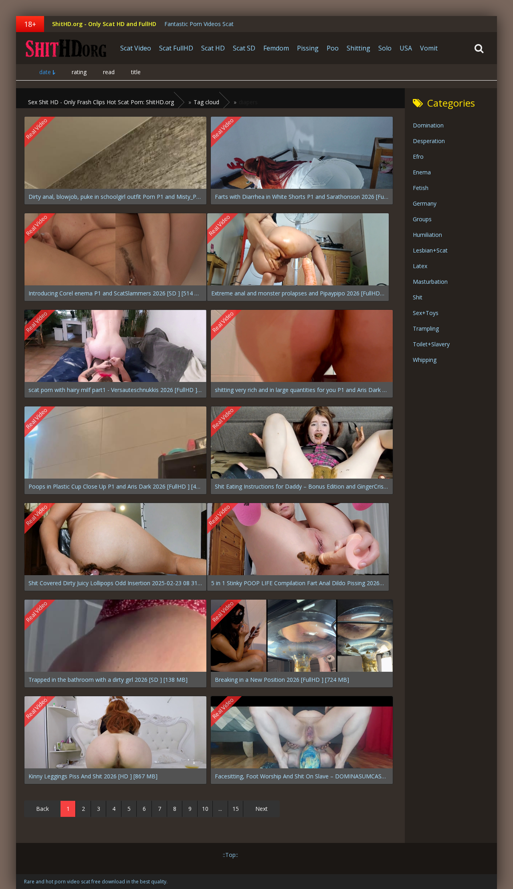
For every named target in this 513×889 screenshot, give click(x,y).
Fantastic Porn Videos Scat (199, 24)
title (136, 72)
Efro (418, 156)
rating (79, 72)
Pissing (308, 48)
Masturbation (430, 281)
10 (205, 808)
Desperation (429, 141)
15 (235, 808)
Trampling (426, 328)
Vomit (429, 48)
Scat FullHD (176, 48)
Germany (424, 203)
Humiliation (427, 234)
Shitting (358, 48)
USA (406, 48)
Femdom (276, 48)
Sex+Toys (425, 313)
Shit (417, 297)
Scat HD (213, 48)
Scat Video (135, 48)
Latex (420, 266)
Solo (385, 48)
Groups (422, 219)
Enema (422, 172)
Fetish (420, 188)
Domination (428, 125)
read (109, 72)
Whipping (424, 360)
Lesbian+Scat (430, 250)
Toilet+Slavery (431, 344)
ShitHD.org (66, 48)
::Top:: (230, 855)
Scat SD (244, 48)
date (45, 72)
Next (261, 808)
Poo (333, 48)
